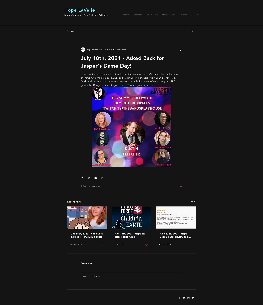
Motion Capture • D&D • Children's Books (86, 15)
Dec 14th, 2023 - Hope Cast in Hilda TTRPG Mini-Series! (87, 235)
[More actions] (180, 49)
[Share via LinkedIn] (95, 177)
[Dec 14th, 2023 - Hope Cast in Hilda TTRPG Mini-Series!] (87, 217)
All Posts (70, 31)
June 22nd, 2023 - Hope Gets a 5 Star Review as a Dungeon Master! (173, 235)
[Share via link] (102, 177)
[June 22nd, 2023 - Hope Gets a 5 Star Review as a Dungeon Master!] (176, 217)
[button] (192, 31)
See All (193, 201)
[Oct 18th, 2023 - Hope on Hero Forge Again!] (131, 217)
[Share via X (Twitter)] (89, 177)
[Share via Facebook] (82, 177)
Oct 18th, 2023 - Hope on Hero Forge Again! (130, 235)
